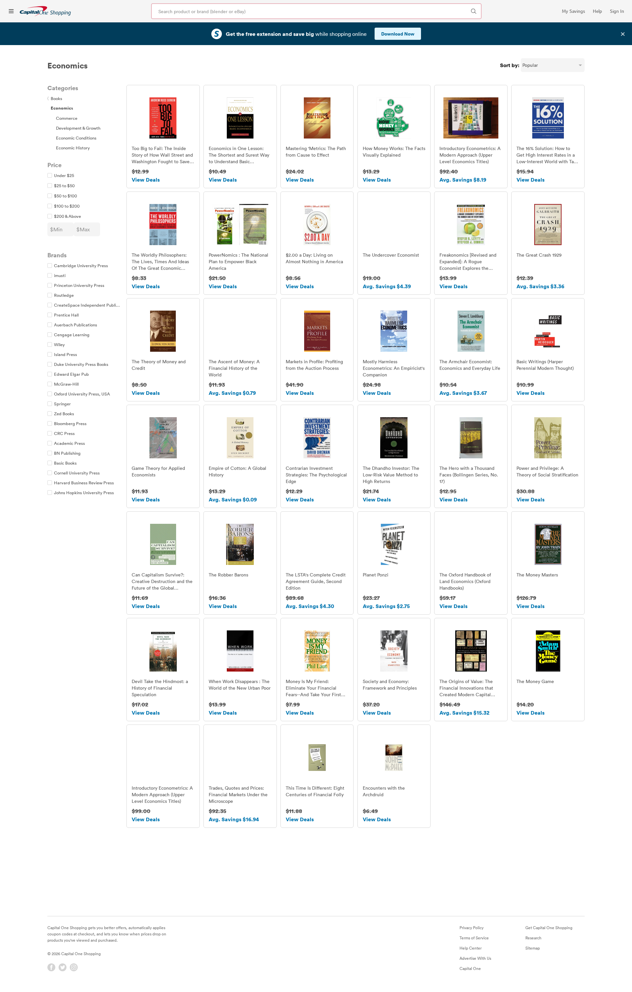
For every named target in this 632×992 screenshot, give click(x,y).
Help (597, 11)
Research (533, 938)
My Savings (573, 11)
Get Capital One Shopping (548, 927)
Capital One (470, 968)
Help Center (471, 948)
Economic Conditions (76, 138)
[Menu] (11, 11)
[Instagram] (74, 967)
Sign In (617, 11)
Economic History (73, 148)
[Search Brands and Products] (473, 11)
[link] (45, 11)
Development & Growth (78, 128)
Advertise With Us (475, 958)
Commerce (66, 118)
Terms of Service (474, 938)
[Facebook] (51, 967)
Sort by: (509, 65)
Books (54, 98)
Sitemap (532, 948)
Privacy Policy (472, 927)
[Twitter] (62, 967)
